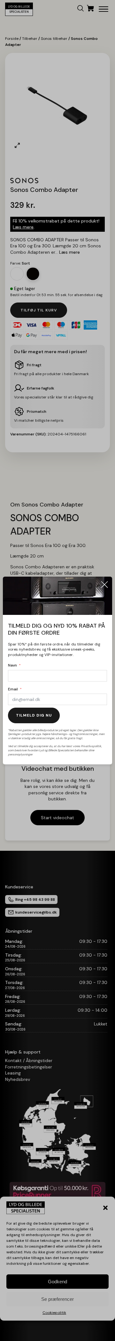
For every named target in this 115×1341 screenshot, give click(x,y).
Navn (12, 665)
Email (13, 689)
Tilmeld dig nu (34, 715)
